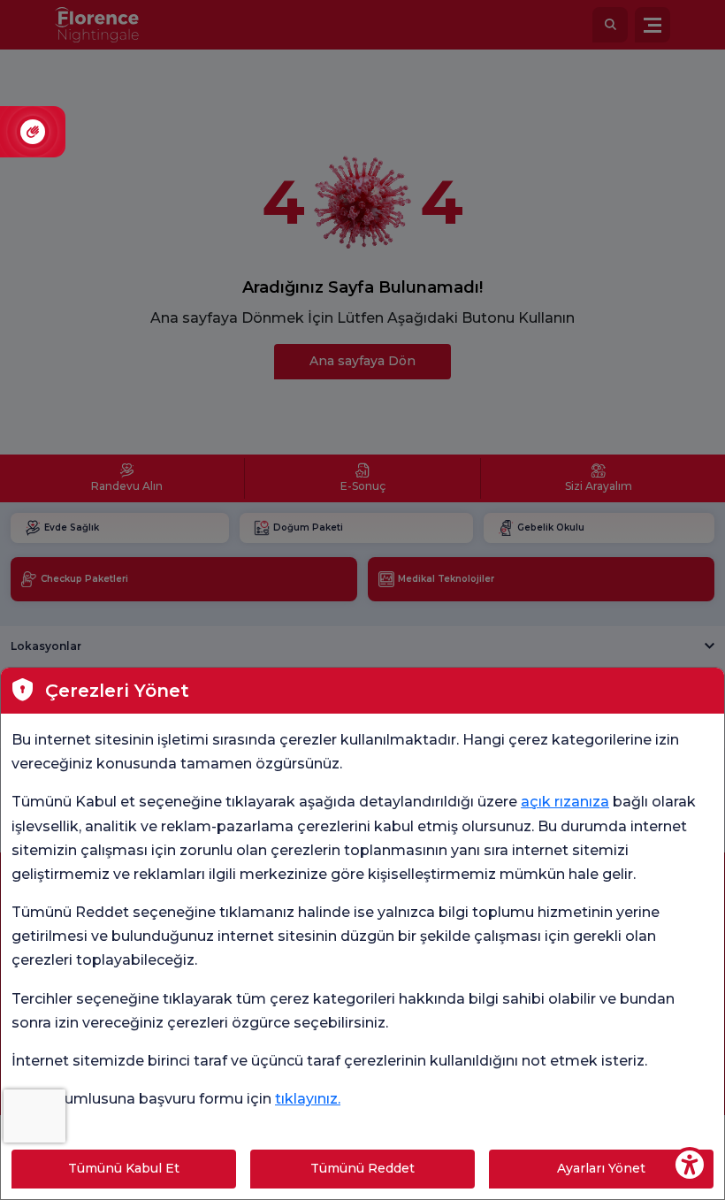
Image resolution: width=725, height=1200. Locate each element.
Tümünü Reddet (362, 1168)
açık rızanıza (565, 801)
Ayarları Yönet (601, 1168)
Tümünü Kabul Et (123, 1168)
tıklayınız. (307, 1098)
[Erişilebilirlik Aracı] (689, 1164)
